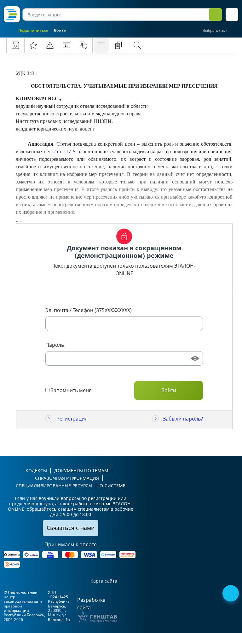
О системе (112, 486)
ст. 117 (64, 151)
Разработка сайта (91, 603)
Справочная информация (67, 478)
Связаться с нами (71, 527)
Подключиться (33, 30)
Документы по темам (81, 470)
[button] (232, 14)
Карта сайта (103, 581)
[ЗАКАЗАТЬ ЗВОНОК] (231, 594)
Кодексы (36, 470)
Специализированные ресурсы (54, 486)
